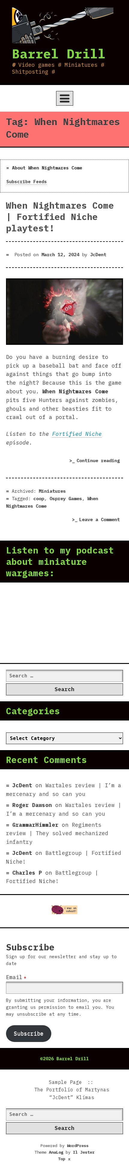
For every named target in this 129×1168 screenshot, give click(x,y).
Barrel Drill (59, 53)
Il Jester (83, 1152)
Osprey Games (66, 498)
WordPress (77, 1145)
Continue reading (99, 461)
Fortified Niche (77, 433)
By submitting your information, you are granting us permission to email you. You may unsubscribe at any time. (60, 1007)
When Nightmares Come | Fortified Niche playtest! (60, 217)
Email (14, 977)
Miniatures (52, 491)
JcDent (98, 254)
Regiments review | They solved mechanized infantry (57, 833)
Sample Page (65, 1082)
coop (38, 498)
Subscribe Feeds (26, 181)
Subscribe (29, 1033)
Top (64, 1158)
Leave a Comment (101, 520)
